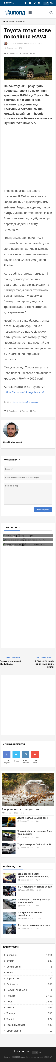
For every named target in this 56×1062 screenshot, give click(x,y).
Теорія (10, 1007)
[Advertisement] (28, 156)
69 (39, 880)
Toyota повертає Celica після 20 (34, 844)
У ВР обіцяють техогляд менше (35, 887)
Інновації (12, 955)
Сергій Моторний (16, 44)
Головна (10, 21)
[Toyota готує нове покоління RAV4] (28, 68)
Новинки (20, 21)
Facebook (13, 54)
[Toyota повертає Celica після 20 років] (8, 848)
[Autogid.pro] (15, 12)
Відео (10, 972)
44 (40, 918)
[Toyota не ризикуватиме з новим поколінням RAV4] (28, 540)
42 (39, 928)
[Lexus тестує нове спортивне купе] (28, 535)
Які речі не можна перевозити (34, 925)
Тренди (11, 1013)
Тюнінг (10, 1019)
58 (38, 906)
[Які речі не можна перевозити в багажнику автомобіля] (9, 929)
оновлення (33, 402)
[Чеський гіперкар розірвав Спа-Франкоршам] (8, 835)
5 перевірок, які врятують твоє (22, 809)
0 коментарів (12, 48)
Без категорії (14, 966)
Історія (10, 961)
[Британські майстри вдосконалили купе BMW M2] (28, 544)
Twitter (25, 54)
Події (9, 1001)
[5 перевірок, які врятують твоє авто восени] (28, 789)
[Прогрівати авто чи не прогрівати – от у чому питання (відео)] (9, 917)
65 (40, 890)
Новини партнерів (17, 990)
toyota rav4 (23, 402)
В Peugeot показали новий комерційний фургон (44, 664)
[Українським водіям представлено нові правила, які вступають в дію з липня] (9, 878)
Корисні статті (14, 978)
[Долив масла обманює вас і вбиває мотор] (8, 822)
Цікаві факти (14, 1030)
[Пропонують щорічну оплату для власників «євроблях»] (9, 904)
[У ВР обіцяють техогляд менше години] (9, 891)
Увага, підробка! (16, 1025)
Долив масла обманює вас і (32, 818)
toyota (15, 402)
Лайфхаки (12, 984)
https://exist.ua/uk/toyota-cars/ (24, 392)
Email (35, 54)
